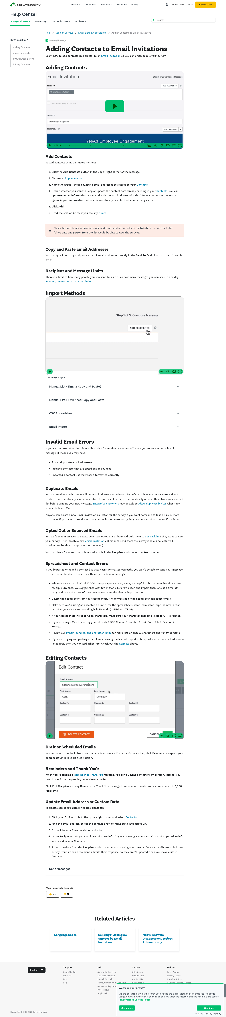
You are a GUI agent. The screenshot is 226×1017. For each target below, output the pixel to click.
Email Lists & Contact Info (92, 32)
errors (102, 213)
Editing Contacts (21, 64)
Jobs (65, 979)
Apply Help (102, 993)
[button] (115, 386)
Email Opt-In (138, 982)
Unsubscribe (138, 975)
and (68, 281)
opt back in (152, 536)
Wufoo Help (103, 989)
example (124, 643)
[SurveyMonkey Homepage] (25, 5)
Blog (65, 982)
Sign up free (205, 4)
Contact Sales (177, 4)
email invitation (94, 541)
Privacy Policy (173, 975)
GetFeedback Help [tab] (61, 21)
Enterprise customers (106, 503)
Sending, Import (56, 281)
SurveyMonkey (69, 972)
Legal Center (173, 972)
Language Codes (65, 935)
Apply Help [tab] (80, 21)
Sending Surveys (64, 32)
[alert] (115, 230)
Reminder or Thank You (88, 774)
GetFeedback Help (106, 975)
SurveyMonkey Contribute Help (112, 986)
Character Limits (80, 281)
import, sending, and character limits (88, 633)
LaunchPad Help (105, 979)
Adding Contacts (21, 47)
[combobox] (37, 970)
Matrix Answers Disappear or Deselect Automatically (157, 938)
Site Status (137, 972)
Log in (190, 4)
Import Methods (21, 53)
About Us (67, 975)
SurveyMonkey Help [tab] (20, 21)
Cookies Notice (142, 999)
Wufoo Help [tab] (40, 21)
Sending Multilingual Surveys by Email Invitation (112, 938)
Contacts (142, 184)
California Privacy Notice (179, 982)
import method (74, 178)
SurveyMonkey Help (106, 972)
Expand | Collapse (56, 377)
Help (48, 32)
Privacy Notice (126, 999)
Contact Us (137, 979)
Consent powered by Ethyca (206, 1014)
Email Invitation (111, 56)
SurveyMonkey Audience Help (111, 982)
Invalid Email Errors (23, 58)
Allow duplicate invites (152, 503)
